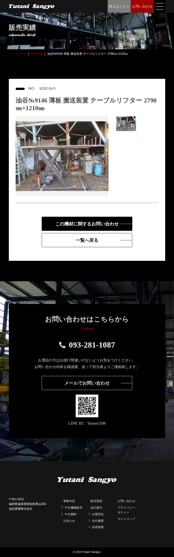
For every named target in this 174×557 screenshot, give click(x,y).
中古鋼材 (71, 514)
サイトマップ (126, 519)
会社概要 (98, 520)
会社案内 (96, 507)
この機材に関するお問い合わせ (87, 223)
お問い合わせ (126, 501)
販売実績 (96, 501)
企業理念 (98, 514)
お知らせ (69, 520)
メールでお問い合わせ (87, 382)
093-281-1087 (92, 345)
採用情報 (98, 527)
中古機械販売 (73, 507)
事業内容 (69, 501)
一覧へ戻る (87, 240)
